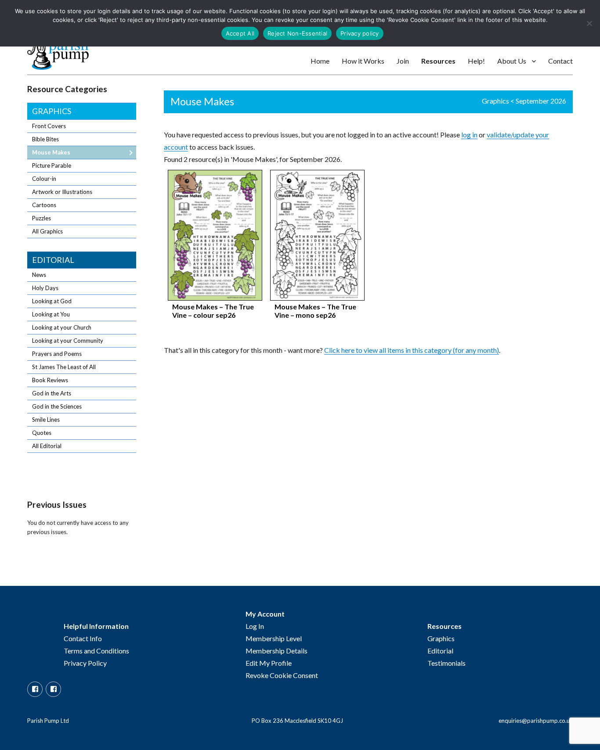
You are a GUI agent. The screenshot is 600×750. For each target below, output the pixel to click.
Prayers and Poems (57, 353)
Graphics (495, 101)
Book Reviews (50, 380)
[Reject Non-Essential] (589, 23)
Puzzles (41, 218)
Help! (476, 61)
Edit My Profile (269, 663)
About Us (511, 61)
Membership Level (274, 638)
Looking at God (52, 301)
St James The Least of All (64, 366)
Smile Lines (46, 419)
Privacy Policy (85, 663)
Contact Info (83, 638)
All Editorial (46, 445)
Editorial (53, 260)
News (39, 274)
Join (403, 61)
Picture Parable (51, 165)
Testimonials (446, 663)
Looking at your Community (67, 340)
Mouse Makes (51, 152)
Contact (560, 61)
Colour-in (44, 178)
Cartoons (44, 204)
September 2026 (541, 101)
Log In (255, 626)
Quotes (41, 432)
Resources (438, 61)
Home (320, 61)
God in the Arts (51, 393)
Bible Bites (45, 139)
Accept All (240, 33)
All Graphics (47, 231)
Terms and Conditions (96, 650)
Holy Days (45, 287)
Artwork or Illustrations (62, 191)
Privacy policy (359, 33)
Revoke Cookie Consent (282, 675)
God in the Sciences (57, 406)
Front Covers (49, 125)
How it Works (363, 61)
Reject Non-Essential (297, 33)
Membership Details (276, 650)
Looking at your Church (61, 327)
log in (469, 134)
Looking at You (51, 314)
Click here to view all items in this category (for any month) (411, 350)
